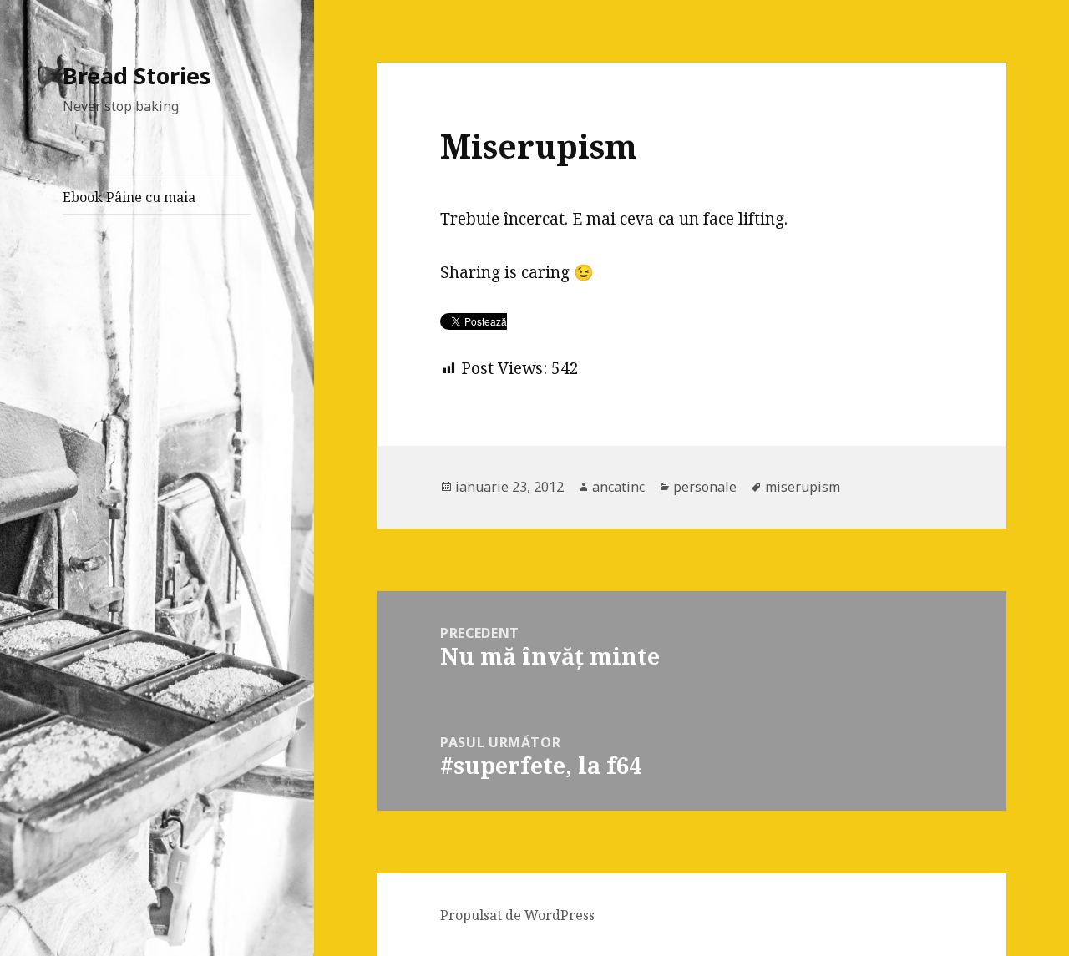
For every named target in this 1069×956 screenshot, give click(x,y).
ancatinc (618, 487)
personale (705, 487)
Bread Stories (136, 75)
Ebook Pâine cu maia (129, 197)
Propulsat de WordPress (517, 915)
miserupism (802, 487)
